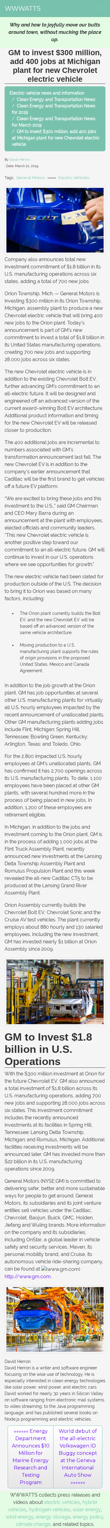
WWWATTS (23, 8)
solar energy (87, 1509)
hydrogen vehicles (49, 1509)
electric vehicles (62, 1502)
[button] (77, 1457)
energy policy (88, 1517)
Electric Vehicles (73, 177)
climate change (33, 1524)
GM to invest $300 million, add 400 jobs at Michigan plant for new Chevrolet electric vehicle (56, 138)
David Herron (19, 159)
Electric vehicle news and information (46, 93)
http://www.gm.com (28, 1276)
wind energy (19, 1517)
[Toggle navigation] (101, 8)
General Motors (30, 177)
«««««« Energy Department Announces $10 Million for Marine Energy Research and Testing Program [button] (31, 1456)
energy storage (53, 1517)
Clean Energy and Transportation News (56, 99)
